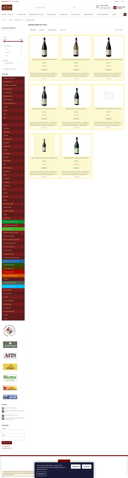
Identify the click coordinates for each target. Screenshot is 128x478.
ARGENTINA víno (8, 89)
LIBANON (6, 135)
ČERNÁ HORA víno (8, 100)
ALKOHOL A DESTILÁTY (9, 78)
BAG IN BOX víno (8, 82)
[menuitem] (21, 14)
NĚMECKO (6, 157)
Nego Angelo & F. (14, 63)
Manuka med (7, 218)
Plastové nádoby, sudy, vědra (11, 257)
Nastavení (41, 474)
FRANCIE (6, 107)
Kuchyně (6, 315)
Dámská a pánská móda (10, 283)
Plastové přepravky (9, 254)
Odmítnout (75, 467)
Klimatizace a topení (9, 236)
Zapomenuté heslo (7, 448)
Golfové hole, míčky (9, 265)
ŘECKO (5, 175)
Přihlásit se (7, 442)
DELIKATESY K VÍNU (8, 204)
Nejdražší (41, 30)
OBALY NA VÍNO (7, 207)
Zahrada (6, 297)
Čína (5, 118)
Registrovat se (5, 1)
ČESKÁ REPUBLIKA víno (9, 103)
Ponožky (6, 279)
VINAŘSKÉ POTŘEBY (9, 211)
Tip (14, 55)
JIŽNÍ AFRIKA (7, 132)
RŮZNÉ (5, 214)
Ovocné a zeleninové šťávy (11, 222)
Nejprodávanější (52, 30)
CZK (122, 1)
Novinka (14, 52)
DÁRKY (5, 200)
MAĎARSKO (7, 143)
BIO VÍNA (6, 197)
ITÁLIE (5, 121)
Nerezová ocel (7, 293)
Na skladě (14, 46)
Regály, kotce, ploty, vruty (11, 261)
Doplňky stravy (7, 304)
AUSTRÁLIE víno (8, 92)
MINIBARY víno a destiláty (10, 85)
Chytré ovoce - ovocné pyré (11, 225)
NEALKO (6, 193)
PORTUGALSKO (8, 168)
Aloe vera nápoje (8, 229)
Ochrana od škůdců (9, 301)
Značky (5, 319)
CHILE (5, 114)
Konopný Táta (7, 308)
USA (5, 189)
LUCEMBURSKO (7, 139)
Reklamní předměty (9, 272)
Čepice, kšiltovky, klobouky (11, 275)
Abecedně (62, 30)
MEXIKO (5, 150)
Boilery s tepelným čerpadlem (11, 240)
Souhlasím (86, 467)
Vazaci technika (8, 290)
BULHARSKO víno (8, 96)
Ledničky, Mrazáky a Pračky (11, 232)
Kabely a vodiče (8, 250)
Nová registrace (6, 446)
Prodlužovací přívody (9, 247)
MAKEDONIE (7, 146)
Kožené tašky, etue (9, 268)
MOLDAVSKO (7, 153)
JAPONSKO (6, 128)
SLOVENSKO (7, 179)
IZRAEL (5, 125)
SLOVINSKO (7, 182)
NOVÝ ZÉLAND (7, 161)
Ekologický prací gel (9, 311)
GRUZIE (5, 110)
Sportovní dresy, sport (10, 286)
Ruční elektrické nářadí (9, 243)
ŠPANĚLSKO (7, 186)
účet (17, 1)
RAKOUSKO (7, 171)
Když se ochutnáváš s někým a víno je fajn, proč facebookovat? (14, 418)
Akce (14, 49)
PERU (5, 164)
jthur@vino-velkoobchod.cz (11, 408)
